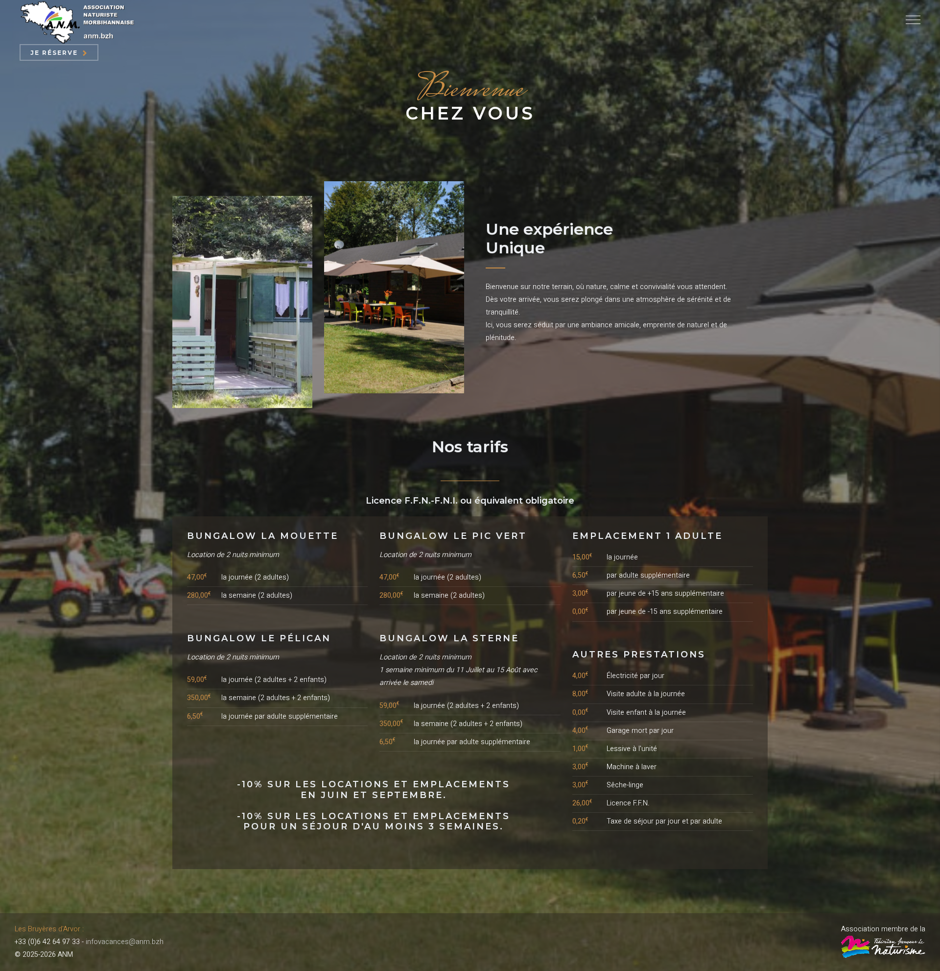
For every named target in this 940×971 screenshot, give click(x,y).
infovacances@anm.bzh (125, 942)
